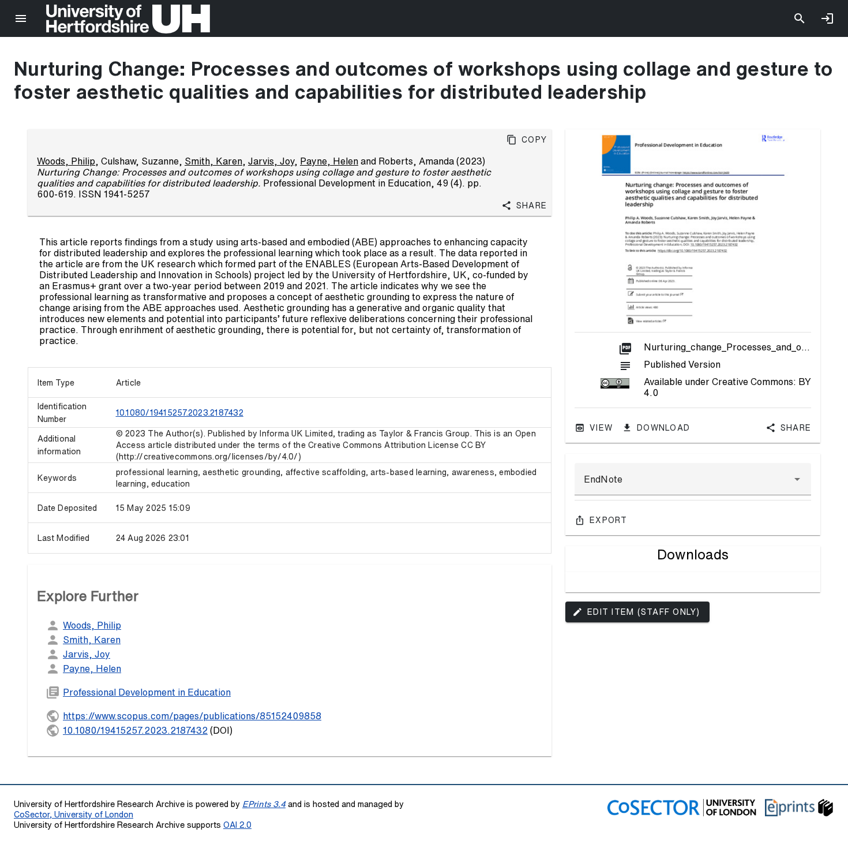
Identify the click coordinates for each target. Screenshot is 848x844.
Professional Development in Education (147, 692)
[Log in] (827, 18)
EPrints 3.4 (264, 804)
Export (609, 520)
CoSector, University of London (73, 814)
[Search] (799, 18)
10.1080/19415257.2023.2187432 (179, 413)
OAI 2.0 (237, 824)
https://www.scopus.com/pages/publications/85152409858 (192, 715)
